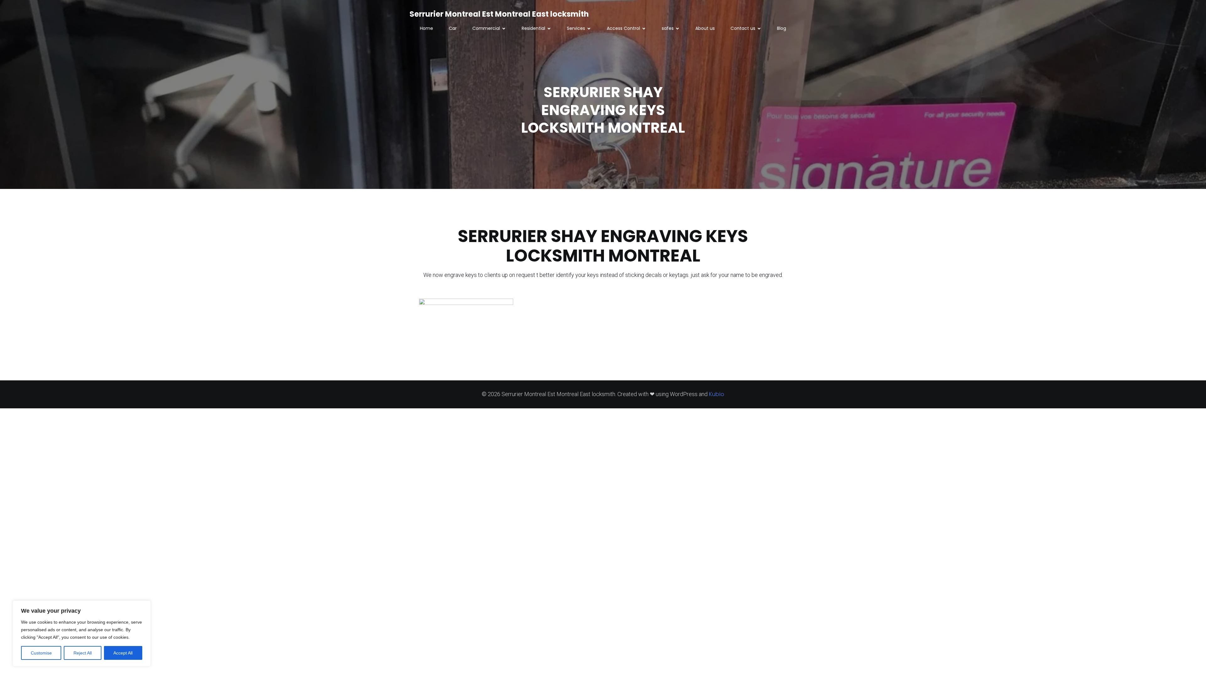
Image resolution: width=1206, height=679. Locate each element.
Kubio (716, 394)
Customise (41, 652)
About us (705, 28)
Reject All (82, 652)
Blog (781, 28)
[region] (82, 633)
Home (426, 28)
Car (453, 28)
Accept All (123, 652)
